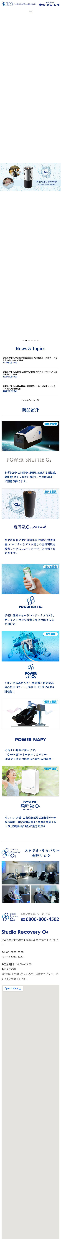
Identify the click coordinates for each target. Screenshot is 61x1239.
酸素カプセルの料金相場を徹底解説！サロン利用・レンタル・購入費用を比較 (29, 387)
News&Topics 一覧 (30, 399)
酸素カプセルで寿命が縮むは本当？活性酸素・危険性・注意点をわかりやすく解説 (30, 359)
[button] (30, 11)
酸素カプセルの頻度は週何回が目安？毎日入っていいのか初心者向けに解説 (30, 373)
